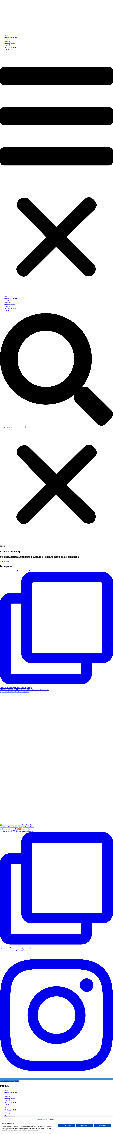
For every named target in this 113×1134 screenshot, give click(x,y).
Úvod (6, 35)
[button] (56, 173)
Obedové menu (9, 43)
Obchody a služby (10, 37)
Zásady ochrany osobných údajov (46, 1119)
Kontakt (7, 49)
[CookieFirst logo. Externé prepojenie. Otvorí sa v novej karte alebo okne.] (2, 1121)
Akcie (6, 39)
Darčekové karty (10, 47)
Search (2, 427)
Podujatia (7, 41)
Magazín (7, 45)
